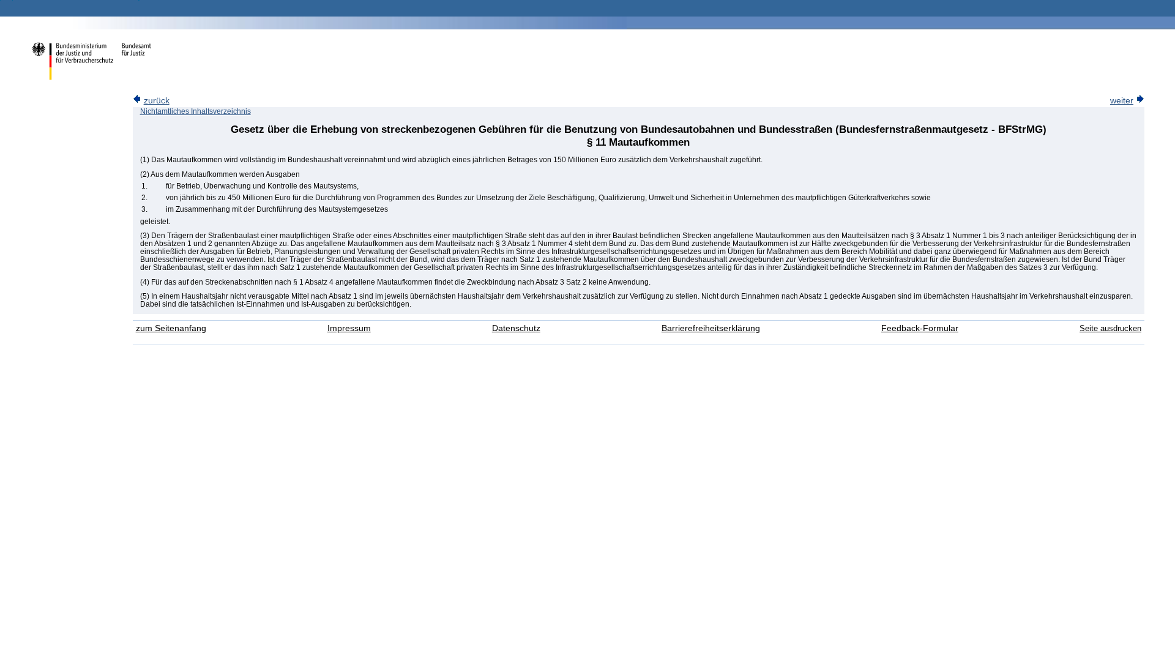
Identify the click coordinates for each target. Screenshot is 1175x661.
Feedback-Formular (919, 328)
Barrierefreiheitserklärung (711, 328)
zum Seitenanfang (171, 328)
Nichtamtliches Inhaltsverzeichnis (195, 111)
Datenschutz (516, 328)
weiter (1121, 100)
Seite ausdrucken (1110, 328)
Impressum (349, 328)
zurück (157, 100)
